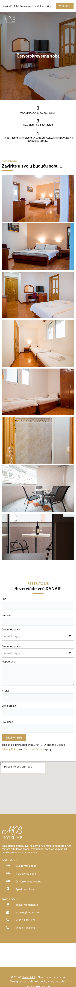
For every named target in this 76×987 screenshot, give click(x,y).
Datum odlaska (11, 646)
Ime (4, 599)
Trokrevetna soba (26, 873)
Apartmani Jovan (25, 889)
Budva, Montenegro (27, 904)
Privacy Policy (10, 749)
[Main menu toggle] (68, 19)
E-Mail (5, 691)
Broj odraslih (9, 705)
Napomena (8, 661)
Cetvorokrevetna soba (28, 881)
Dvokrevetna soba (26, 865)
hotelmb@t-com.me (27, 912)
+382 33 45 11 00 (26, 920)
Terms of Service (34, 749)
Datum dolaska (11, 629)
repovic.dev (58, 981)
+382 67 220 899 (25, 928)
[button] (38, 196)
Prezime (6, 615)
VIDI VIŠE (64, 6)
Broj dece (7, 722)
